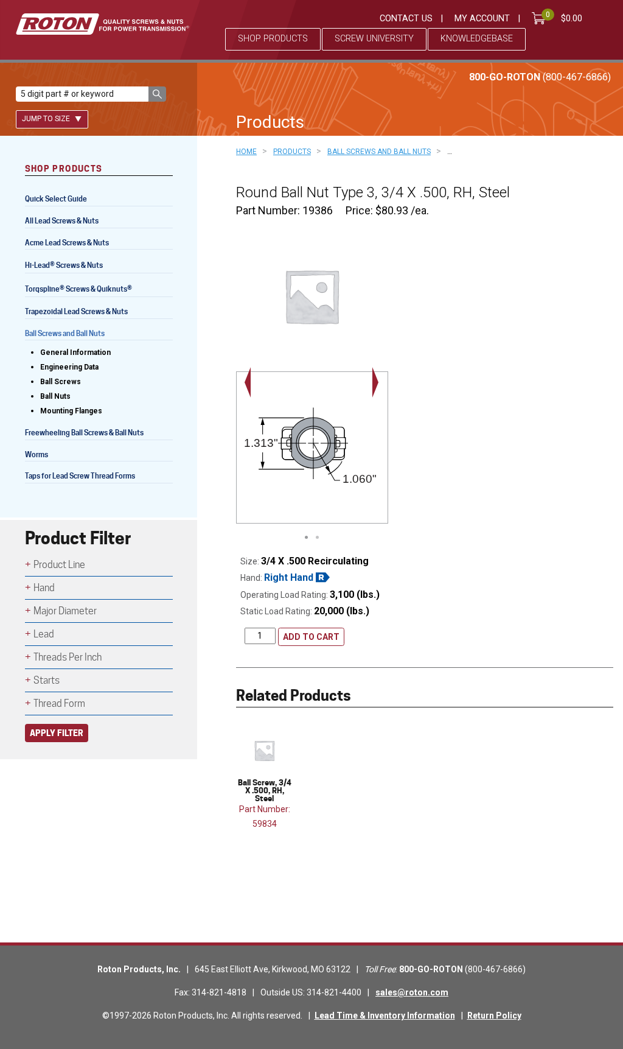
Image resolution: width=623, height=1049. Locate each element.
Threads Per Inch (67, 657)
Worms (36, 454)
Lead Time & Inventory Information (385, 1015)
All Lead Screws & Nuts (62, 220)
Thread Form (59, 703)
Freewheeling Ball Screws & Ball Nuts (84, 432)
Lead (43, 634)
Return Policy (494, 1015)
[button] (157, 94)
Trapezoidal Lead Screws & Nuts (76, 311)
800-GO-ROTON (540, 77)
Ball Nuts (55, 396)
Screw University (374, 38)
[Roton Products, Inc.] (102, 24)
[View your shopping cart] (541, 18)
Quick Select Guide (56, 198)
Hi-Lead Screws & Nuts (64, 266)
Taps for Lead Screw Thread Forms (80, 475)
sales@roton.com (411, 992)
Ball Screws (60, 381)
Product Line (59, 564)
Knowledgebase (476, 38)
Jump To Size (47, 118)
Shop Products (273, 38)
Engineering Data (69, 367)
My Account (482, 18)
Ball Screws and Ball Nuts (65, 333)
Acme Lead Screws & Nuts (67, 242)
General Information (75, 352)
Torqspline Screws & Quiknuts (78, 290)
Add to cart (311, 637)
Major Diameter (65, 611)
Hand (44, 588)
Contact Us (406, 18)
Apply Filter (56, 733)
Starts (46, 680)
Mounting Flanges (71, 411)
